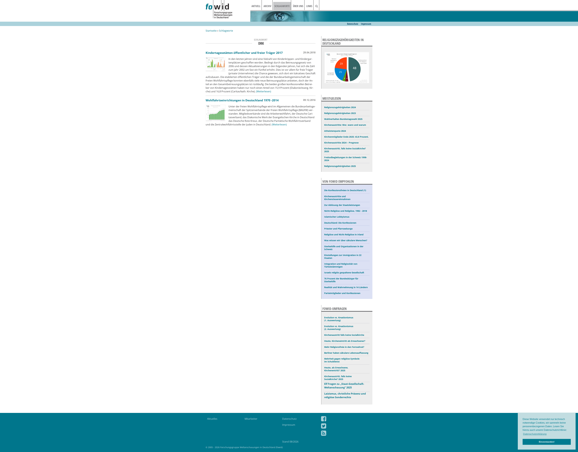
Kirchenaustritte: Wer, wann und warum (345, 124)
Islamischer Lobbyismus (336, 216)
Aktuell (256, 6)
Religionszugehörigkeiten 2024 (340, 107)
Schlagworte (282, 6)
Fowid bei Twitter (344, 426)
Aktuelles (212, 418)
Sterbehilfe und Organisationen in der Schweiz (343, 248)
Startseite (211, 30)
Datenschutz (352, 23)
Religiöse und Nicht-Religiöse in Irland (344, 234)
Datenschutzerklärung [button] (535, 434)
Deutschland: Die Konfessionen (340, 222)
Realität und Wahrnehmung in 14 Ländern (346, 287)
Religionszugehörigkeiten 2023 (340, 113)
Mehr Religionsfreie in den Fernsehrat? (344, 347)
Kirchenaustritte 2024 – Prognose (341, 142)
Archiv (267, 6)
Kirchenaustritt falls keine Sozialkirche (344, 335)
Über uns (298, 6)
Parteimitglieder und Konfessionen (342, 293)
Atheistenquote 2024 (335, 130)
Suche (318, 6)
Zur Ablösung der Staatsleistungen (342, 205)
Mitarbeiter (251, 418)
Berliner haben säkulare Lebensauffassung (346, 352)
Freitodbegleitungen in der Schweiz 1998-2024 (345, 159)
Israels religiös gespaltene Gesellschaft (344, 272)
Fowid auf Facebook (344, 419)
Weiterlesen (263, 91)
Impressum (366, 23)
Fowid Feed (344, 433)
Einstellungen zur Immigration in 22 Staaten (342, 256)
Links (309, 6)
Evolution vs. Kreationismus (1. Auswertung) (338, 319)
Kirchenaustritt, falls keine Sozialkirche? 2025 (345, 150)
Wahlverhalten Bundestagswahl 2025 (343, 119)
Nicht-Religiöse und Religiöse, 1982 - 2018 (345, 210)
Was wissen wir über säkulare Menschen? (345, 240)
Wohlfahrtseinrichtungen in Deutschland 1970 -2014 (242, 100)
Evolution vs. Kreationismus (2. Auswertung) (338, 328)
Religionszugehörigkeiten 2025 (340, 166)
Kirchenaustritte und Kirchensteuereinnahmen (337, 198)
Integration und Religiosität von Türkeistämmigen (340, 265)
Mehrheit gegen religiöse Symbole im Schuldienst (341, 360)
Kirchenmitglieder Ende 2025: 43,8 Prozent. (346, 136)
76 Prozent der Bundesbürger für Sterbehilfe (341, 280)
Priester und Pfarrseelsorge (338, 228)
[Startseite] (228, 9)
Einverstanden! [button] (547, 442)
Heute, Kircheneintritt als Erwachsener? (344, 341)
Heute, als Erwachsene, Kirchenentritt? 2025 (336, 369)
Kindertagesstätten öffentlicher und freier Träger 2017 (244, 53)
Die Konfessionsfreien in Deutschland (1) (345, 190)
